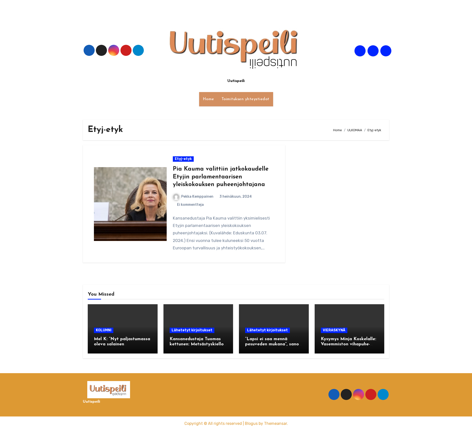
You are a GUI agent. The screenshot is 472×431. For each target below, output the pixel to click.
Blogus (251, 423)
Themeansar (275, 423)
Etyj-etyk (183, 159)
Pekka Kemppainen (197, 196)
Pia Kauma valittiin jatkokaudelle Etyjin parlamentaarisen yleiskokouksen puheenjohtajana (220, 176)
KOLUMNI (103, 330)
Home (208, 99)
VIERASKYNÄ (334, 330)
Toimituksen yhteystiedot (245, 99)
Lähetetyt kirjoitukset (192, 330)
